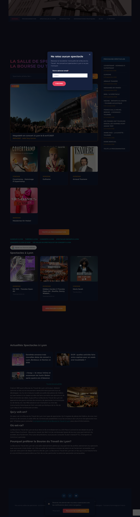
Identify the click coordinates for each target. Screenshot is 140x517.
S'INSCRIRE (59, 83)
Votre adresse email (60, 71)
